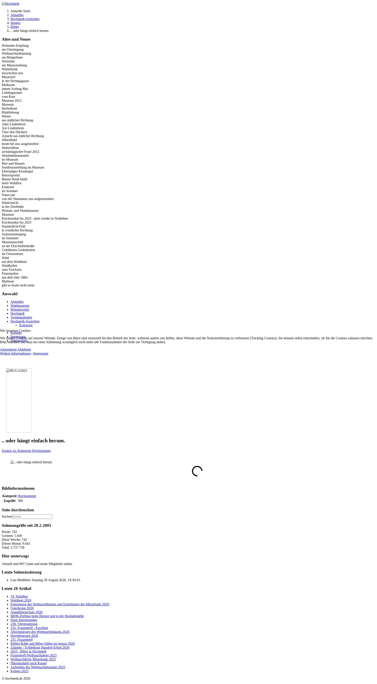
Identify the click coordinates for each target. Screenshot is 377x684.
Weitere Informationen (15, 353)
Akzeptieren (8, 349)
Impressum (40, 353)
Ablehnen (24, 349)
